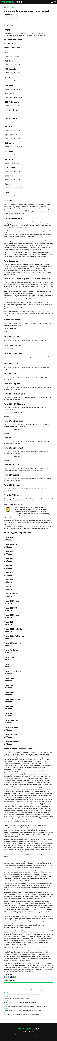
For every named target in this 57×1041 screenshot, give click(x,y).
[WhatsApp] (15, 977)
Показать (14, 18)
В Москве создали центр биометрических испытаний (16, 998)
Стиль (41, 1035)
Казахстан (6, 988)
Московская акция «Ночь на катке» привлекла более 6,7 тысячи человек (21, 1002)
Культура (36, 1035)
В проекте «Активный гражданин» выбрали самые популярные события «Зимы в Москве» (25, 1006)
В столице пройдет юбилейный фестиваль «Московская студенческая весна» (22, 994)
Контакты (54, 1035)
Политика (10, 1035)
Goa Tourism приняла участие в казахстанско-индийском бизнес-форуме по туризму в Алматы (26, 990)
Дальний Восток (7, 984)
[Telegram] (9, 977)
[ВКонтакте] (4, 977)
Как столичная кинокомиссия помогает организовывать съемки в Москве (21, 1014)
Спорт (30, 1035)
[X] (11, 977)
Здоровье (47, 1035)
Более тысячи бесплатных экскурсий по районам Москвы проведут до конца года (23, 1010)
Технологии (24, 1035)
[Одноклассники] (6, 977)
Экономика (13, 7)
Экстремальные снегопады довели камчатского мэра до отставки (19, 986)
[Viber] (13, 977)
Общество (6, 992)
